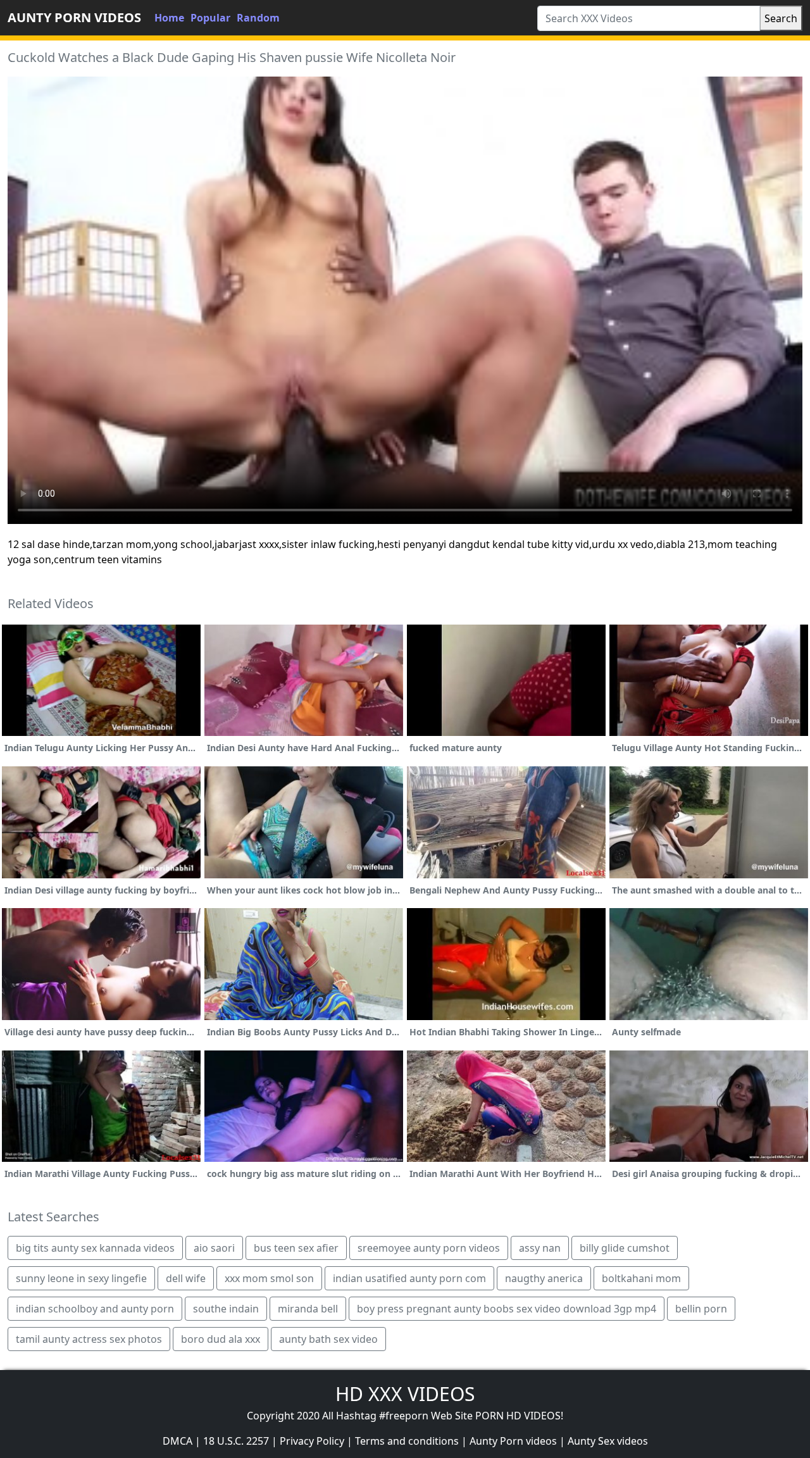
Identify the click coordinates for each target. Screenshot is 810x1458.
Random (258, 18)
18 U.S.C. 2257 (236, 1441)
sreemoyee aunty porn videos (429, 1248)
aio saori (214, 1248)
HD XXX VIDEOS (405, 1394)
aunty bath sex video (328, 1339)
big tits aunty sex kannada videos (95, 1248)
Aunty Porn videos (513, 1441)
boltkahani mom (641, 1278)
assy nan (540, 1248)
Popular (210, 18)
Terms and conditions (407, 1441)
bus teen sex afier (296, 1248)
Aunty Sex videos (608, 1441)
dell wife (186, 1278)
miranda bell (308, 1309)
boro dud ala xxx (220, 1339)
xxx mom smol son (269, 1278)
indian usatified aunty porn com (409, 1278)
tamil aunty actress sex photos (89, 1339)
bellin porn (701, 1309)
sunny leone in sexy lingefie (81, 1278)
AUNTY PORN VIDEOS (74, 17)
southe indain (226, 1309)
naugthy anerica (544, 1278)
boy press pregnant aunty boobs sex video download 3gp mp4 (506, 1309)
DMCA (177, 1441)
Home (169, 18)
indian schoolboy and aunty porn (95, 1309)
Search (780, 18)
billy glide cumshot (625, 1248)
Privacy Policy (312, 1441)
